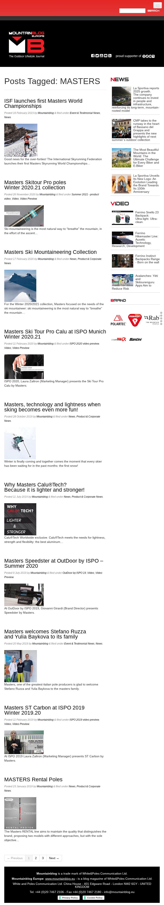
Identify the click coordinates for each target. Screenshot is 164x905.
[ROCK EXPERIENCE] (118, 339)
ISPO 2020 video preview (84, 343)
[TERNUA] (135, 357)
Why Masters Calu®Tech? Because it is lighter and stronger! (44, 487)
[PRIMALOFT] (135, 320)
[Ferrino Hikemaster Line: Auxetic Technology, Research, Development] (122, 237)
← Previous (15, 858)
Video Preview (28, 198)
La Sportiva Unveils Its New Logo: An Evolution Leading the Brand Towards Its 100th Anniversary (146, 183)
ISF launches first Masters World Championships (43, 103)
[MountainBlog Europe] (27, 43)
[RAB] (152, 319)
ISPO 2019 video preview (84, 719)
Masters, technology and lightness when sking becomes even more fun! (52, 407)
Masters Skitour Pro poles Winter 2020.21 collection (35, 184)
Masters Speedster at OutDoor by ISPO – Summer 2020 (53, 563)
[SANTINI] (135, 339)
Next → (54, 858)
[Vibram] (152, 357)
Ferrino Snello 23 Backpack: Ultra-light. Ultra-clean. (147, 217)
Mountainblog (46, 112)
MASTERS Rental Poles (33, 779)
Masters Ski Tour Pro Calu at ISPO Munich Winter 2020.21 (55, 334)
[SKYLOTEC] (152, 339)
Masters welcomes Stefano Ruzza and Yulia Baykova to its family (45, 634)
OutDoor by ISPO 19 (74, 572)
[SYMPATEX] (118, 357)
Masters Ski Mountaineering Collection (50, 252)
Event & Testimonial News (85, 112)
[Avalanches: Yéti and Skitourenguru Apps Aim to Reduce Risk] (122, 280)
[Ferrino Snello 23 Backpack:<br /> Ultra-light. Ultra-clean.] (122, 217)
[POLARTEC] (118, 319)
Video (15, 198)
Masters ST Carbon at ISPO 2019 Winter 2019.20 (44, 710)
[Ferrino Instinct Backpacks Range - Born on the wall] (122, 260)
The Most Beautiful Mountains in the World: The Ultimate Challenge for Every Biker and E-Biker (146, 157)
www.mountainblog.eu (60, 878)
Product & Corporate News (87, 496)
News (7, 117)
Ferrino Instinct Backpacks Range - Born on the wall (147, 259)
